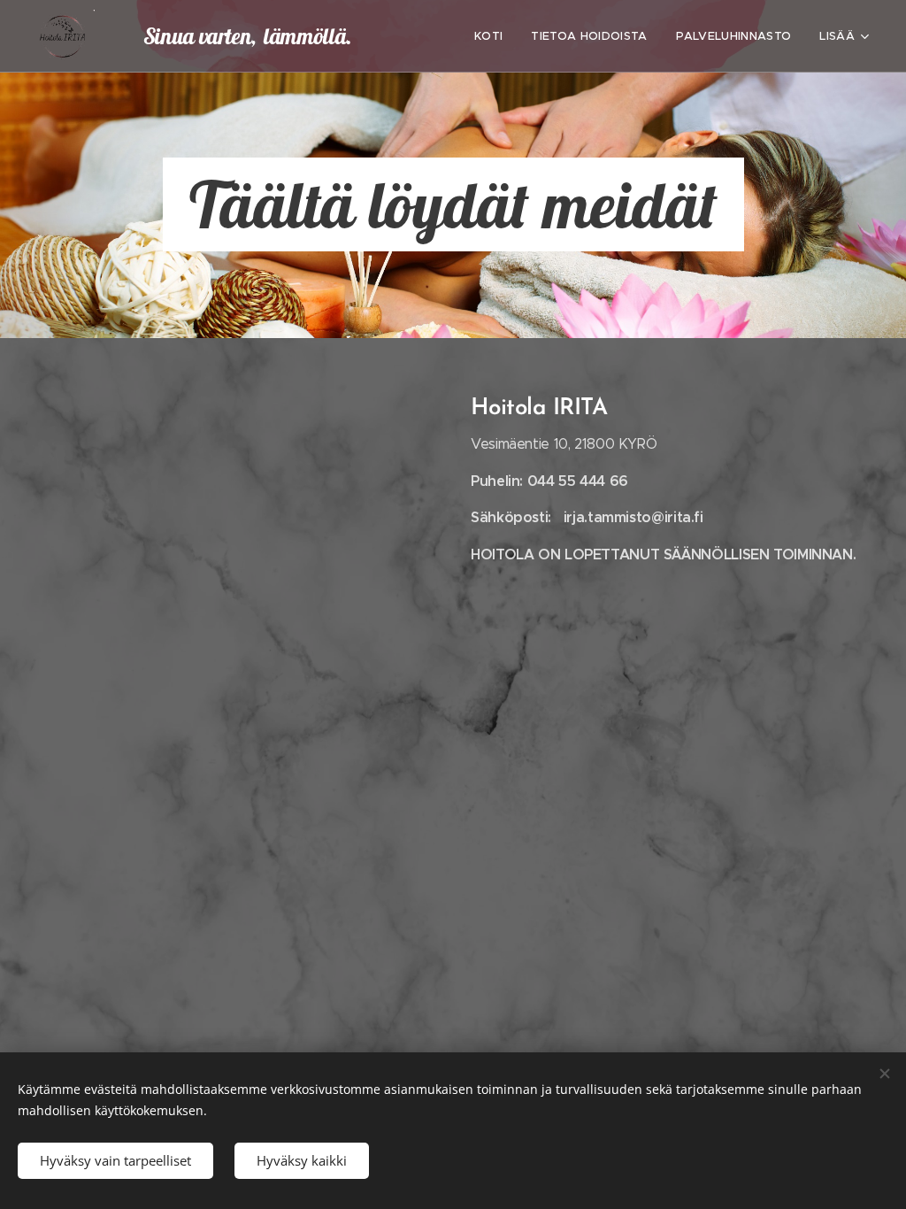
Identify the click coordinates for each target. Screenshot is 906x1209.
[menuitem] (493, 36)
